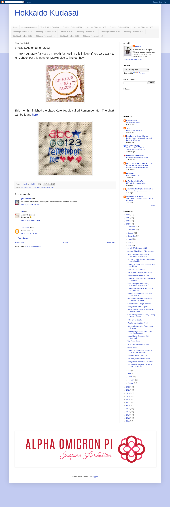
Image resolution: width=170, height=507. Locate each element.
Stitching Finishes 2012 (93, 36)
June (130, 245)
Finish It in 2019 (66, 32)
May (129, 371)
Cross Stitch (36, 187)
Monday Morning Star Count (138, 323)
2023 (128, 224)
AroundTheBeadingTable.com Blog (139, 189)
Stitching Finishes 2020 (46, 32)
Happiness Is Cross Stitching (137, 136)
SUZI (128, 128)
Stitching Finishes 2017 (110, 32)
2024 (128, 221)
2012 (128, 418)
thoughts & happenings (135, 156)
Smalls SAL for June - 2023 (137, 248)
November (132, 230)
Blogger (94, 477)
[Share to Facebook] (51, 184)
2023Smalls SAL (26, 187)
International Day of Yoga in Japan (140, 272)
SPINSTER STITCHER (134, 197)
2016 (128, 406)
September (132, 236)
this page (40, 57)
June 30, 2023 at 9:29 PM (30, 205)
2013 (128, 415)
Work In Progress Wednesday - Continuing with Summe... (139, 255)
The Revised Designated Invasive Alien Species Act (140, 366)
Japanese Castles (29, 27)
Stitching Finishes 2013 (69, 36)
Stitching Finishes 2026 (72, 27)
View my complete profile (133, 60)
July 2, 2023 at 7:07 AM (29, 233)
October (131, 233)
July (129, 242)
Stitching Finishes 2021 (22, 32)
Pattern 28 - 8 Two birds (134, 130)
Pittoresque (25, 227)
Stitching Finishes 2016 (134, 32)
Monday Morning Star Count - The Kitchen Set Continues (140, 351)
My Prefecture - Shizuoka (137, 269)
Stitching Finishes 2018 (87, 32)
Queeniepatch (26, 199)
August (130, 239)
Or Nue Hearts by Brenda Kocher (137, 167)
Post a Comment (24, 238)
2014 (128, 412)
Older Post (111, 243)
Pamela (138, 46)
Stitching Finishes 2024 (119, 27)
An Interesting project (133, 122)
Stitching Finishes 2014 (46, 36)
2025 (128, 218)
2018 (128, 399)
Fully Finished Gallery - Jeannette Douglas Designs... (140, 332)
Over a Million (132, 347)
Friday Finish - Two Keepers (138, 307)
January (131, 383)
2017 (128, 402)
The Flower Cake (134, 341)
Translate (142, 73)
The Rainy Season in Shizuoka (139, 359)
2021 (128, 390)
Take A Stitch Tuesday (50, 27)
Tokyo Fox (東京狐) (133, 146)
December (132, 227)
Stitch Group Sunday (135, 320)
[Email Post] (39, 184)
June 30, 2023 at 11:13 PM (30, 220)
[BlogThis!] (46, 184)
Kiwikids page (131, 120)
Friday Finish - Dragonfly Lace (138, 275)
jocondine (130, 173)
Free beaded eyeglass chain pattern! (138, 191)
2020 (128, 393)
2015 (128, 409)
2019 (128, 396)
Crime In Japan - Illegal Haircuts (139, 304)
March (130, 377)
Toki (22, 212)
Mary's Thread (51, 53)
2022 (128, 387)
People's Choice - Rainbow (137, 355)
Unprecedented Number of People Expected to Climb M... (140, 299)
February (131, 380)
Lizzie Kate (50, 187)
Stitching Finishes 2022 (143, 27)
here (35, 114)
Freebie (43, 187)
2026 (128, 215)
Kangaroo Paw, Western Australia (137, 157)
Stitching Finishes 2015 (22, 36)
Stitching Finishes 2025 (96, 27)
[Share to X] (49, 184)
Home (15, 27)
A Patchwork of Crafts (134, 181)
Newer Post (19, 243)
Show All (153, 205)
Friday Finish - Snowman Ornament (140, 362)
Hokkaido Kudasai (46, 12)
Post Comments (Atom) (32, 246)
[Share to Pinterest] (54, 184)
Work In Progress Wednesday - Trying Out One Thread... (141, 316)
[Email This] (44, 184)
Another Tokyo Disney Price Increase (141, 251)
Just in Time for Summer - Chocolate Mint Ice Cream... (141, 311)
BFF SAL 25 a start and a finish (136, 183)
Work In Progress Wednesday (138, 344)
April (129, 374)
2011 (128, 421)
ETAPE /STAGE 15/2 (133, 175)
